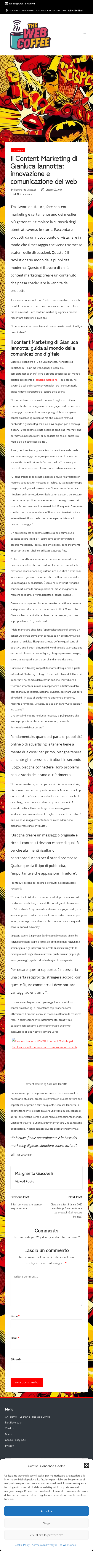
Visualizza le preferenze (46, 1534)
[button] (86, 1465)
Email (15, 1338)
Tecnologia (18, 150)
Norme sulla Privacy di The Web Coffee (54, 1544)
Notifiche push (13, 1422)
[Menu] (85, 35)
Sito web (16, 1359)
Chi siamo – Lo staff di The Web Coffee (27, 1416)
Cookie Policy (22, 1544)
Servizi (9, 1434)
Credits (9, 1428)
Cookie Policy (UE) (15, 1440)
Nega (46, 1522)
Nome (15, 1316)
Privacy (9, 1445)
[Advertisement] (46, 93)
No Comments (24, 194)
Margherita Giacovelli (34, 1173)
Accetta (46, 1511)
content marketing (47, 380)
